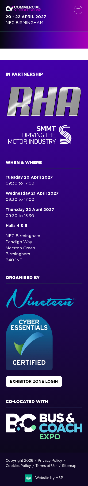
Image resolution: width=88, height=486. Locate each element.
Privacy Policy (50, 460)
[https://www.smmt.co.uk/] (41, 145)
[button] (78, 10)
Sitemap (69, 466)
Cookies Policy (18, 466)
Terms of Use (46, 466)
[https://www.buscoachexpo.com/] (44, 438)
